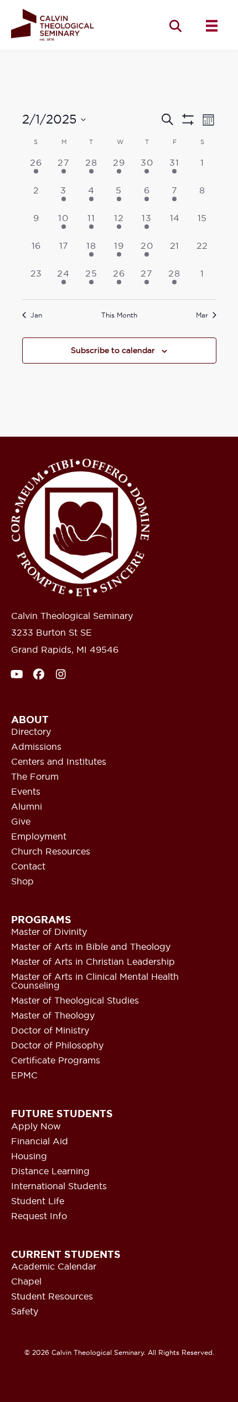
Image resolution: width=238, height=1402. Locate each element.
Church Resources (50, 852)
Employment (38, 837)
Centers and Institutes (58, 762)
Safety (24, 1312)
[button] (175, 25)
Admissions (36, 747)
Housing (29, 1156)
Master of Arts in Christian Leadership (93, 962)
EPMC (24, 1076)
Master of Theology (53, 1016)
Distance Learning (50, 1171)
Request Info (39, 1216)
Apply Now (36, 1127)
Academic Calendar (53, 1267)
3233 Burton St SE (51, 632)
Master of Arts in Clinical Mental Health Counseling (95, 981)
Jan (36, 315)
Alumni (26, 807)
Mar (202, 315)
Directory (31, 732)
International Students (59, 1186)
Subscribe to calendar (113, 350)
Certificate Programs (55, 1061)
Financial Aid (39, 1142)
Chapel (26, 1282)
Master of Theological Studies (75, 1001)
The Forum (35, 777)
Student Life (37, 1201)
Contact (28, 867)
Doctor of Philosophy (57, 1046)
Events (25, 792)
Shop (22, 882)
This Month (119, 315)
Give (20, 822)
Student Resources (52, 1297)
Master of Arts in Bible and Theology (90, 947)
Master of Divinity (49, 932)
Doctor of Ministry (50, 1031)
